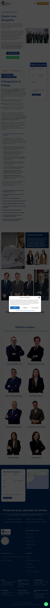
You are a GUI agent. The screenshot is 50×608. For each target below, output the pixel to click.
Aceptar (15, 307)
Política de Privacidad (26, 310)
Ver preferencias (35, 307)
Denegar (25, 307)
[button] (39, 297)
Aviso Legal (32, 310)
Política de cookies (19, 310)
